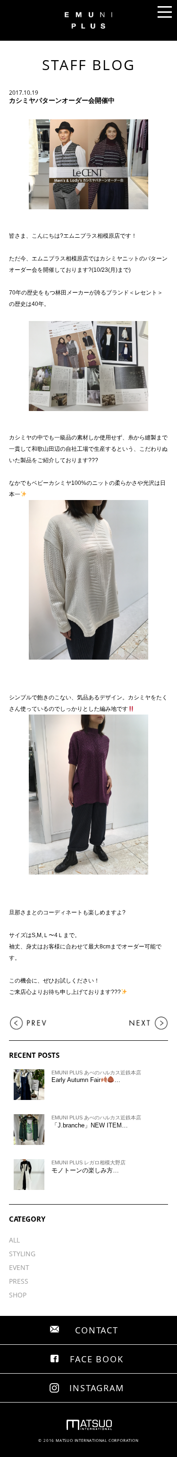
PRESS (18, 1281)
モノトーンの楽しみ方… (85, 1170)
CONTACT (96, 1330)
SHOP (17, 1294)
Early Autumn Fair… (86, 1079)
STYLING (22, 1253)
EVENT (19, 1267)
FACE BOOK (96, 1359)
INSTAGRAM (96, 1388)
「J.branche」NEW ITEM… (89, 1125)
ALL (14, 1239)
